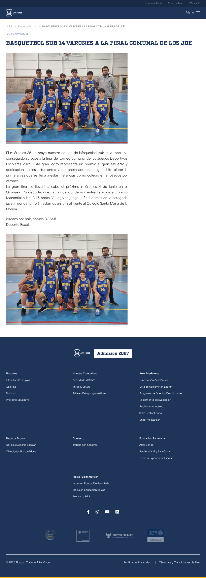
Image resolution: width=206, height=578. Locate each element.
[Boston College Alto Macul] (14, 13)
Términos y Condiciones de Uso (179, 563)
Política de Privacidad (137, 563)
